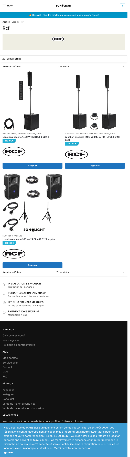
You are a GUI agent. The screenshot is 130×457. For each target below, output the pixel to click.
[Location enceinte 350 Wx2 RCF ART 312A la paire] (32, 203)
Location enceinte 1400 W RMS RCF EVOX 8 (26, 137)
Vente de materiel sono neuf (20, 403)
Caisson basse (9, 134)
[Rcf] (14, 151)
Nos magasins (11, 340)
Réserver (32, 165)
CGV (5, 372)
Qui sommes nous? (14, 335)
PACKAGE (18, 236)
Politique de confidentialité (19, 344)
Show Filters (14, 59)
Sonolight (8, 399)
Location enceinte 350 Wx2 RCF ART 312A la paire (29, 239)
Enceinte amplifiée (26, 134)
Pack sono (104, 134)
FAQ (5, 376)
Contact (7, 367)
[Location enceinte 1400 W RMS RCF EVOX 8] (32, 101)
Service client (11, 362)
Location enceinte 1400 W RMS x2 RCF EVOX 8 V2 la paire (92, 138)
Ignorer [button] (8, 452)
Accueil (6, 22)
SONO (39, 134)
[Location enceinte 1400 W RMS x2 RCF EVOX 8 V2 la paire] (95, 101)
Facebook (8, 389)
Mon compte (10, 357)
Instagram (8, 394)
